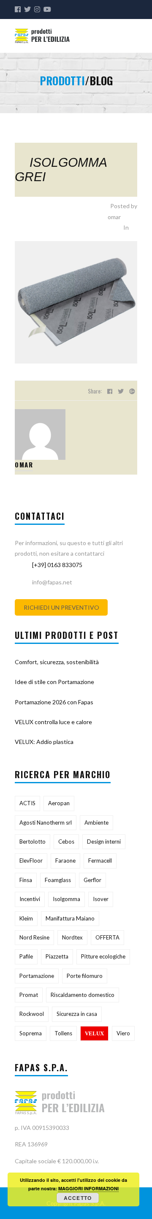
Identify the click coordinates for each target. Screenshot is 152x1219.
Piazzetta (57, 956)
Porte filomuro (85, 975)
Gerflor (92, 880)
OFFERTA (107, 937)
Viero (123, 1033)
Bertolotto (32, 841)
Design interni (104, 841)
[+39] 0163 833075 (57, 564)
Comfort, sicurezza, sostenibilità (57, 661)
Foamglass (58, 880)
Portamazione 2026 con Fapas (54, 702)
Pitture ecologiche (103, 956)
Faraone (65, 860)
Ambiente (96, 822)
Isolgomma (66, 899)
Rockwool (31, 1013)
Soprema (30, 1033)
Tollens (63, 1033)
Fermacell (100, 860)
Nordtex (72, 937)
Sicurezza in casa (77, 1013)
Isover (101, 899)
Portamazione (36, 975)
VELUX (94, 1033)
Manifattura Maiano (70, 918)
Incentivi (29, 899)
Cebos (66, 841)
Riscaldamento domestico (82, 994)
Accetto (78, 1198)
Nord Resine (34, 937)
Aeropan (59, 803)
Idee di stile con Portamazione (54, 681)
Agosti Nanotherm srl (45, 822)
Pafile (26, 956)
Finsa (25, 880)
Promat (28, 994)
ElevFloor (31, 860)
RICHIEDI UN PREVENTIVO (61, 607)
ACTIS (27, 803)
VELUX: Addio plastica (44, 741)
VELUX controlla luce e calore (53, 721)
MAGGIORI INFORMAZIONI (88, 1188)
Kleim (26, 918)
